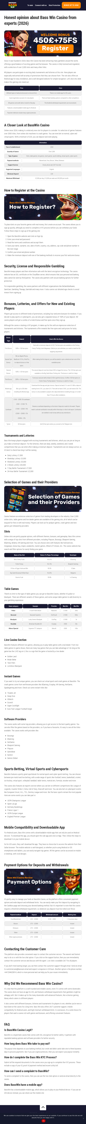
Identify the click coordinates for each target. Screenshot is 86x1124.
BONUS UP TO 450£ (71, 5)
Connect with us (41, 5)
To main (30, 5)
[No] (83, 1118)
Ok (43, 1121)
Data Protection (54, 5)
